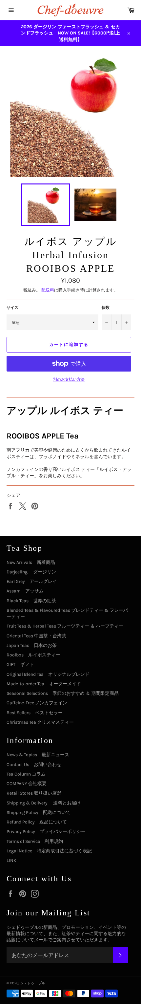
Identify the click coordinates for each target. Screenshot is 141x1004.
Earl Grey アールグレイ (32, 581)
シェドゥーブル (32, 983)
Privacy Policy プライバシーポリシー (46, 831)
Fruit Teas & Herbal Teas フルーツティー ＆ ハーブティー (65, 626)
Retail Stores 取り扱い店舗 (34, 793)
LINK (11, 860)
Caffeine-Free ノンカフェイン (37, 703)
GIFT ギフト (20, 664)
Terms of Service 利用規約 (35, 841)
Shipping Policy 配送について (38, 812)
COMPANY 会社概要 (27, 783)
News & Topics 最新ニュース (38, 755)
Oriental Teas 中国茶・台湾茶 (36, 636)
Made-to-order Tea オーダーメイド (44, 684)
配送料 (47, 290)
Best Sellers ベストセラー (35, 713)
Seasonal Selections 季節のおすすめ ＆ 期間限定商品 (63, 693)
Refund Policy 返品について (37, 822)
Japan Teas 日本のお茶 (32, 645)
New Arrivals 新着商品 (31, 562)
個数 (106, 307)
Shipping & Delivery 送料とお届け (44, 803)
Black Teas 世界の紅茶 (31, 601)
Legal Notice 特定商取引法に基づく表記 (49, 851)
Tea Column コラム (26, 774)
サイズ (12, 307)
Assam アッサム (25, 591)
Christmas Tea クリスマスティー (40, 722)
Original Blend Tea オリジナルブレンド (48, 674)
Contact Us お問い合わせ (34, 764)
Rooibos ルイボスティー (33, 655)
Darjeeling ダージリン (31, 572)
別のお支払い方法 (69, 379)
